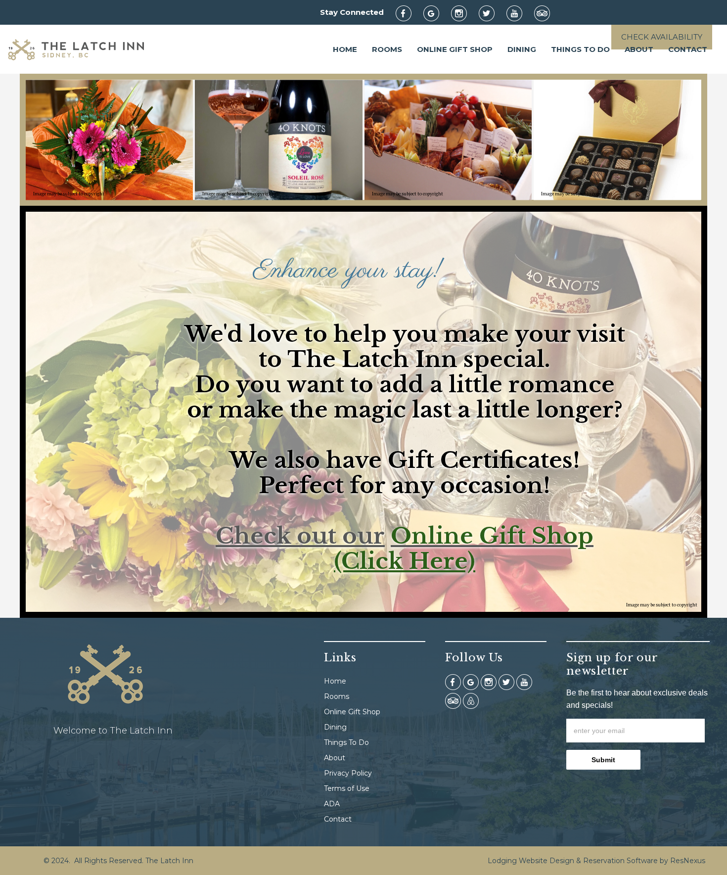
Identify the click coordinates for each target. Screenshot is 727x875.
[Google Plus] (436, 12)
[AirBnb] (471, 700)
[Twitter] (491, 12)
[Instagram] (464, 12)
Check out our (300, 536)
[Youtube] (519, 12)
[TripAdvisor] (547, 12)
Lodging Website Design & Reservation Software (573, 860)
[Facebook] (408, 12)
